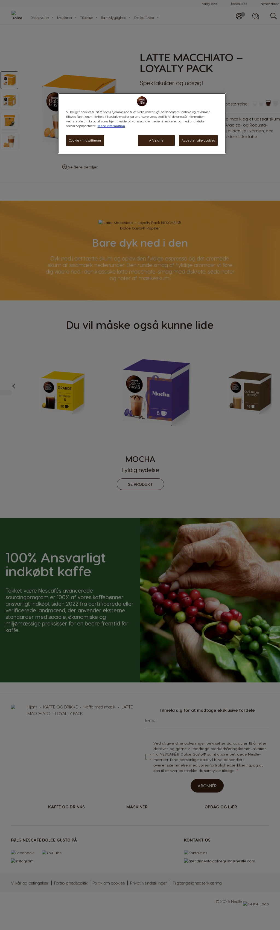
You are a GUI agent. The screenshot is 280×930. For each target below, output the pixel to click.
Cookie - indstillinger (85, 140)
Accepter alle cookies (198, 140)
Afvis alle (156, 140)
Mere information (111, 126)
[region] (142, 123)
